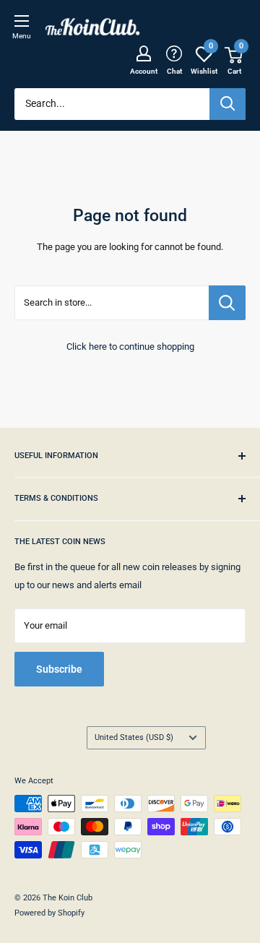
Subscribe (59, 669)
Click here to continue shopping (130, 346)
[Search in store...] (227, 302)
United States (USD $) (134, 737)
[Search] (227, 104)
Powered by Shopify (49, 913)
